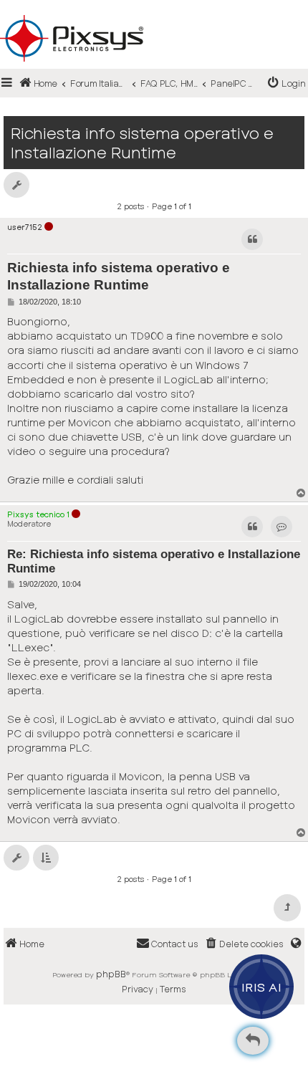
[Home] (154, 15)
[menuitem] (287, 83)
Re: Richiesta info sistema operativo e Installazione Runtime (153, 561)
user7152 (24, 226)
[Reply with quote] (252, 239)
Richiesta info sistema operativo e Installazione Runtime (142, 142)
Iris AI (261, 986)
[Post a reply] (253, 1041)
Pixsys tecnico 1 (38, 514)
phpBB (111, 974)
